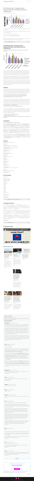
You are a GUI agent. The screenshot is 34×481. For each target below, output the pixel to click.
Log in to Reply (7, 340)
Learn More (17, 469)
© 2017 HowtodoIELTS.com (15, 479)
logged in (9, 317)
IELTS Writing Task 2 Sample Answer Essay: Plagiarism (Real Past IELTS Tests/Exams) (17, 276)
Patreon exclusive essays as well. (15, 35)
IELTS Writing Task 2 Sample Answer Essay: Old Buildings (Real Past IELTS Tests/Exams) (8, 298)
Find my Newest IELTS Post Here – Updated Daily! (25, 255)
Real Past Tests (17, 280)
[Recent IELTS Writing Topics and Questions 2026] (17, 250)
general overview (8, 95)
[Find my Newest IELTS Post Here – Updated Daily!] (26, 251)
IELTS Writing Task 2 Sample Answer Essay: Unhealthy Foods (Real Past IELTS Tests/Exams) (17, 298)
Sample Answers (9, 258)
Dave (5, 258)
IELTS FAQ (26, 258)
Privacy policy (21, 479)
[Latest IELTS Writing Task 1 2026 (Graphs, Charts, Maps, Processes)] (8, 250)
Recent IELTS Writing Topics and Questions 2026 (17, 255)
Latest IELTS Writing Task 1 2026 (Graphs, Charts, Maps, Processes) (8, 255)
